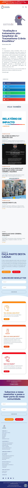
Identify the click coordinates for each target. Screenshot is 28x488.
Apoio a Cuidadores (5, 446)
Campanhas (4, 467)
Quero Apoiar (4, 471)
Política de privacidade (13, 485)
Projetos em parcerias (6, 449)
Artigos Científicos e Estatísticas (8, 455)
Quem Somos (4, 433)
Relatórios (4, 435)
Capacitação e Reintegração (7, 444)
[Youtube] (11, 478)
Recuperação (4, 454)
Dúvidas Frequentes (5, 458)
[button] (23, 7)
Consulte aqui (5, 72)
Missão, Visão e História (6, 432)
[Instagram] (6, 478)
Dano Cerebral (4, 453)
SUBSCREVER (14, 292)
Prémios (3, 437)
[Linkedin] (8, 478)
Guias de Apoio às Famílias (6, 447)
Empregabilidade (5, 445)
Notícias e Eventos (5, 463)
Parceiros (4, 436)
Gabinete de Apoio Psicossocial (7, 442)
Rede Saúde (4, 459)
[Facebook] (3, 478)
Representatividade (5, 438)
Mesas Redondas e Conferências (7, 464)
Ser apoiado (4, 472)
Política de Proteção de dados (14, 486)
